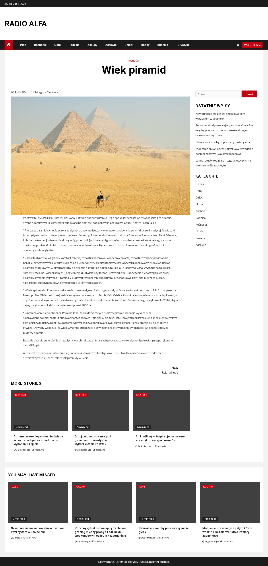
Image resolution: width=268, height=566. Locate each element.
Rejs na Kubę (170, 370)
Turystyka (183, 45)
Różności (40, 45)
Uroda (199, 231)
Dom (57, 45)
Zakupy (92, 45)
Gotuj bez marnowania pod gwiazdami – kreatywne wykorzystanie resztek (93, 440)
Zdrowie (111, 45)
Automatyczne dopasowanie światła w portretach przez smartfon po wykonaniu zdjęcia (38, 440)
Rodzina (74, 45)
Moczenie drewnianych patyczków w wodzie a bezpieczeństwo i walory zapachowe (227, 532)
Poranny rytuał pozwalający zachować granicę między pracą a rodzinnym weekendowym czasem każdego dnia (224, 130)
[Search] (238, 45)
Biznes (199, 184)
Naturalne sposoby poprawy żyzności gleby (222, 142)
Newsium (146, 561)
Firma (22, 45)
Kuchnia (162, 45)
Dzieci (129, 45)
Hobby (145, 45)
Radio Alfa (26, 23)
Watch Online (252, 44)
